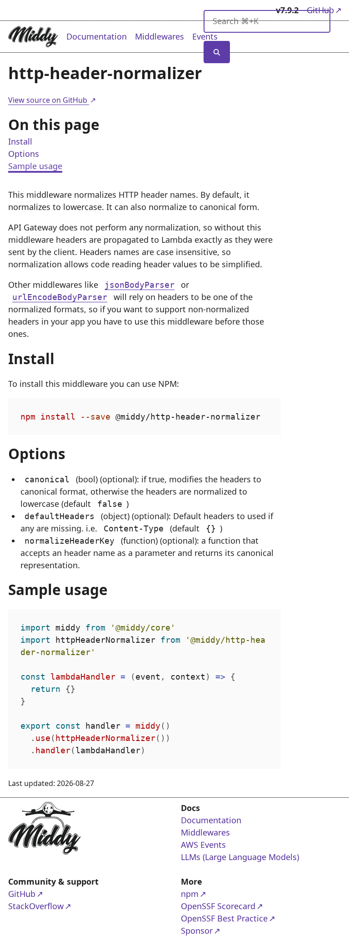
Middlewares (159, 36)
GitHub (43, 893)
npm (216, 893)
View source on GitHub (51, 100)
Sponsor (216, 930)
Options (23, 153)
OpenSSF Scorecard (218, 905)
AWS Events (203, 844)
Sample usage (35, 165)
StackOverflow (43, 905)
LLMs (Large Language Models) (240, 856)
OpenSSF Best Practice (224, 918)
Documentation (96, 36)
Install (20, 141)
